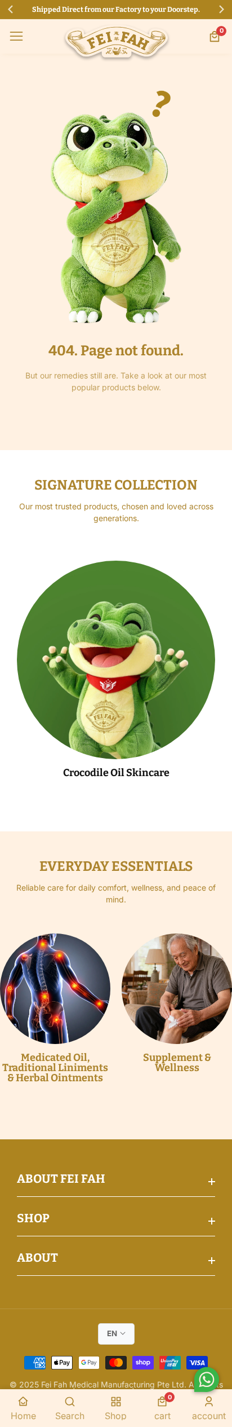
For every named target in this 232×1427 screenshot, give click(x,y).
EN (112, 1333)
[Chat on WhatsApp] (207, 1381)
